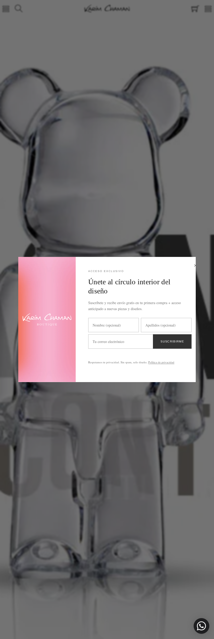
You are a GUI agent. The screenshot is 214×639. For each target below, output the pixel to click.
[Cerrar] (195, 266)
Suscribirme (172, 341)
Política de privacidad (161, 362)
